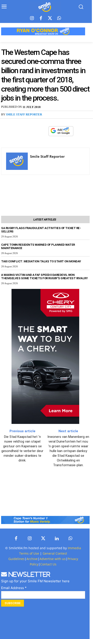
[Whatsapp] (58, 18)
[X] (32, 131)
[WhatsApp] (42, 131)
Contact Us (48, 564)
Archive (32, 559)
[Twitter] (49, 18)
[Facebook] (40, 18)
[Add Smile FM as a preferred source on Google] (61, 133)
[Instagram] (31, 18)
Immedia (74, 548)
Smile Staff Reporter (24, 114)
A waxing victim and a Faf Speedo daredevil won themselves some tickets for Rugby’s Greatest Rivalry (44, 276)
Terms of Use (29, 553)
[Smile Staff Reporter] (17, 161)
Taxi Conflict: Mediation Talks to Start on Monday (41, 261)
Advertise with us (53, 559)
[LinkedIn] (56, 538)
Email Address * (14, 588)
